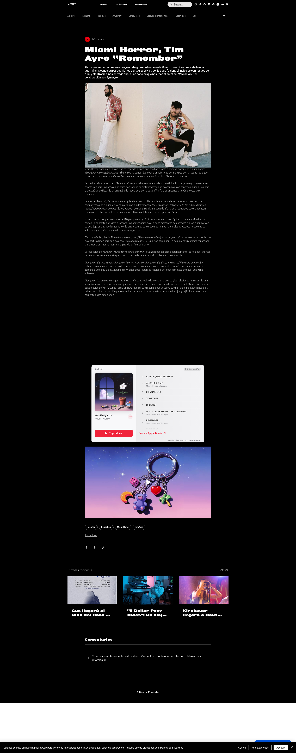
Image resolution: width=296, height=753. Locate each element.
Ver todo (224, 570)
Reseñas (91, 527)
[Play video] (148, 482)
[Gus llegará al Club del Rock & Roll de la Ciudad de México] (92, 590)
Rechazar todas (260, 747)
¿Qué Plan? (117, 16)
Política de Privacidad (148, 692)
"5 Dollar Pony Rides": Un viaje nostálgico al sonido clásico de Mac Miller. (146, 613)
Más (194, 16)
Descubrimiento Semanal (158, 16)
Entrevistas (134, 16)
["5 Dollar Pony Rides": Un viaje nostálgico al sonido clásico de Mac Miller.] (148, 590)
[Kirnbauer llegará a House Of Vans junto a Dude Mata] (204, 590)
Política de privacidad (171, 747)
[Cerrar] (292, 747)
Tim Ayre (139, 527)
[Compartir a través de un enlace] (103, 547)
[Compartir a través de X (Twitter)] (94, 547)
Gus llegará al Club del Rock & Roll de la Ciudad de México (92, 613)
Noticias (102, 16)
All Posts (71, 16)
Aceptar (280, 747)
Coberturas (181, 16)
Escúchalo (86, 16)
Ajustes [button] (242, 747)
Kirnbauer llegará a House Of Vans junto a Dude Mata (201, 613)
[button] (224, 16)
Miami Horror (123, 527)
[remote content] (148, 331)
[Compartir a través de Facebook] (86, 547)
